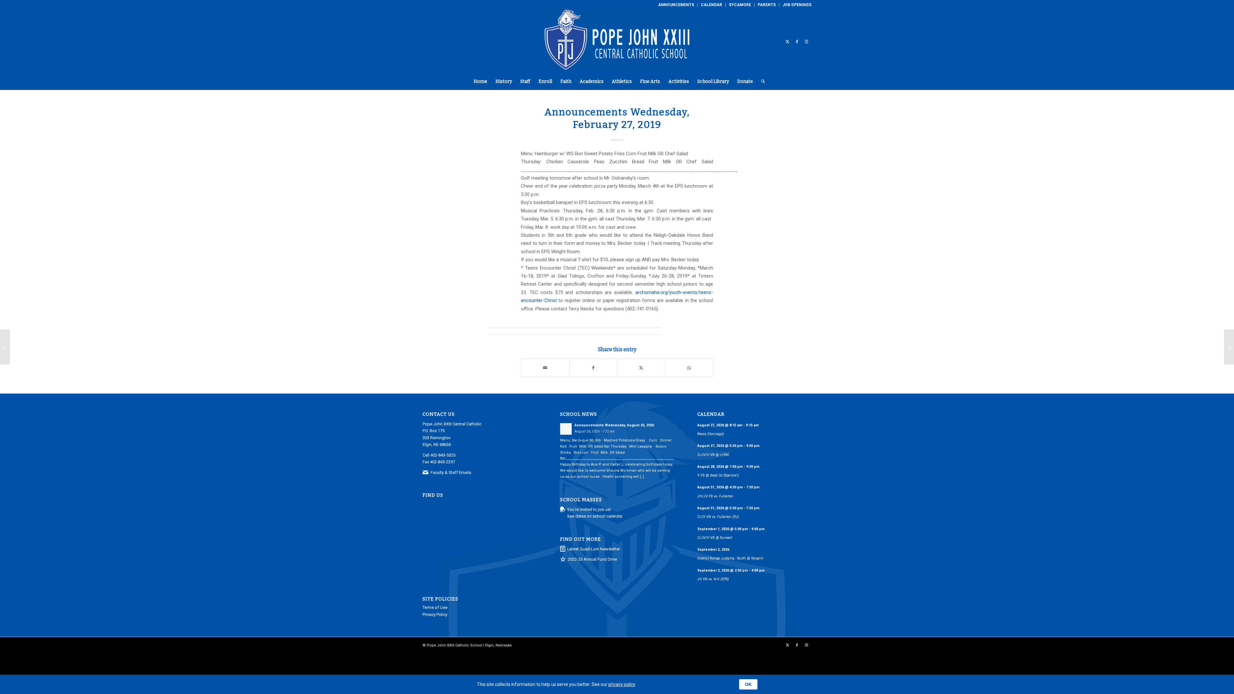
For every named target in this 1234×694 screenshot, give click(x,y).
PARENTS (767, 5)
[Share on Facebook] (593, 368)
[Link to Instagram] (806, 41)
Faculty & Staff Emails (451, 472)
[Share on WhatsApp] (689, 368)
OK (748, 684)
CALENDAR (711, 5)
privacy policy (621, 684)
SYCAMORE (740, 5)
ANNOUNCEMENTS (676, 5)
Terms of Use (435, 607)
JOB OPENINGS (796, 5)
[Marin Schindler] (1229, 347)
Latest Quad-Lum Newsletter (593, 549)
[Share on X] (641, 368)
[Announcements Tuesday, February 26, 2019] (5, 347)
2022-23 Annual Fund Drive (592, 559)
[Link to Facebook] (797, 41)
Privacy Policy (435, 614)
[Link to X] (787, 41)
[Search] (761, 82)
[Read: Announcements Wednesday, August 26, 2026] (566, 429)
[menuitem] (676, 5)
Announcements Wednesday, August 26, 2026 (614, 425)
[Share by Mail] (545, 368)
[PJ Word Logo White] (617, 41)
